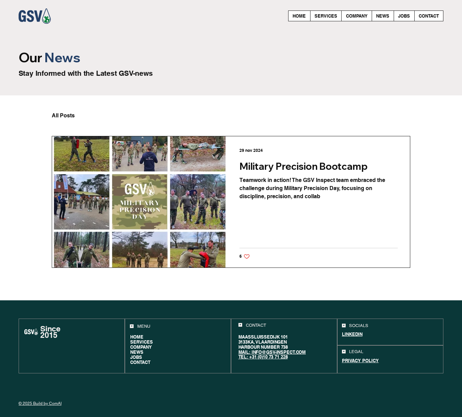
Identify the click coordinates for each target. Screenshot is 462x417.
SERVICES (141, 342)
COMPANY (141, 347)
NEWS (136, 352)
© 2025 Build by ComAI (40, 403)
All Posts (63, 116)
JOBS (136, 357)
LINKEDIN (352, 334)
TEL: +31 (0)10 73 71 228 (263, 357)
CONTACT (140, 362)
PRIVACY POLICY (360, 360)
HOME (136, 337)
